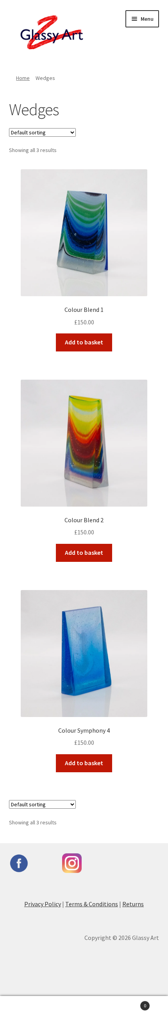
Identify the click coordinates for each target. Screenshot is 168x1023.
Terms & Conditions (91, 904)
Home (23, 77)
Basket (129, 1003)
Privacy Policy (42, 904)
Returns (133, 904)
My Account (28, 1009)
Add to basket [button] (84, 342)
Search (84, 1009)
